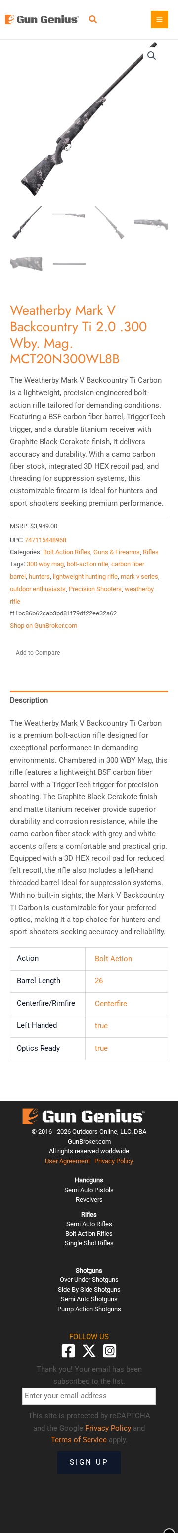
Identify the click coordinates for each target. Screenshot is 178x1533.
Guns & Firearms (116, 552)
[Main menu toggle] (159, 19)
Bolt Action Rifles (66, 552)
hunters (39, 576)
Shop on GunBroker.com (43, 625)
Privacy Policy (113, 1161)
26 (99, 980)
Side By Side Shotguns (89, 1289)
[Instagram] (109, 1350)
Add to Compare (38, 652)
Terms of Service (79, 1439)
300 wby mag (45, 564)
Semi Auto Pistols (89, 1190)
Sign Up (89, 1462)
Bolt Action (113, 958)
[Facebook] (68, 1350)
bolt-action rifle (87, 564)
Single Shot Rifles (89, 1243)
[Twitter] (89, 1350)
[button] (93, 20)
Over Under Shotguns (89, 1279)
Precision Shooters (95, 589)
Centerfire (111, 1003)
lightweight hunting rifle (85, 576)
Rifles (151, 552)
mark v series (139, 576)
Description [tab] (29, 700)
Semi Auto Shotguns (89, 1299)
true (101, 1026)
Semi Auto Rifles (89, 1223)
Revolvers (89, 1199)
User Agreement (67, 1161)
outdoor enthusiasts (38, 589)
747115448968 (45, 540)
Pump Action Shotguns (89, 1309)
